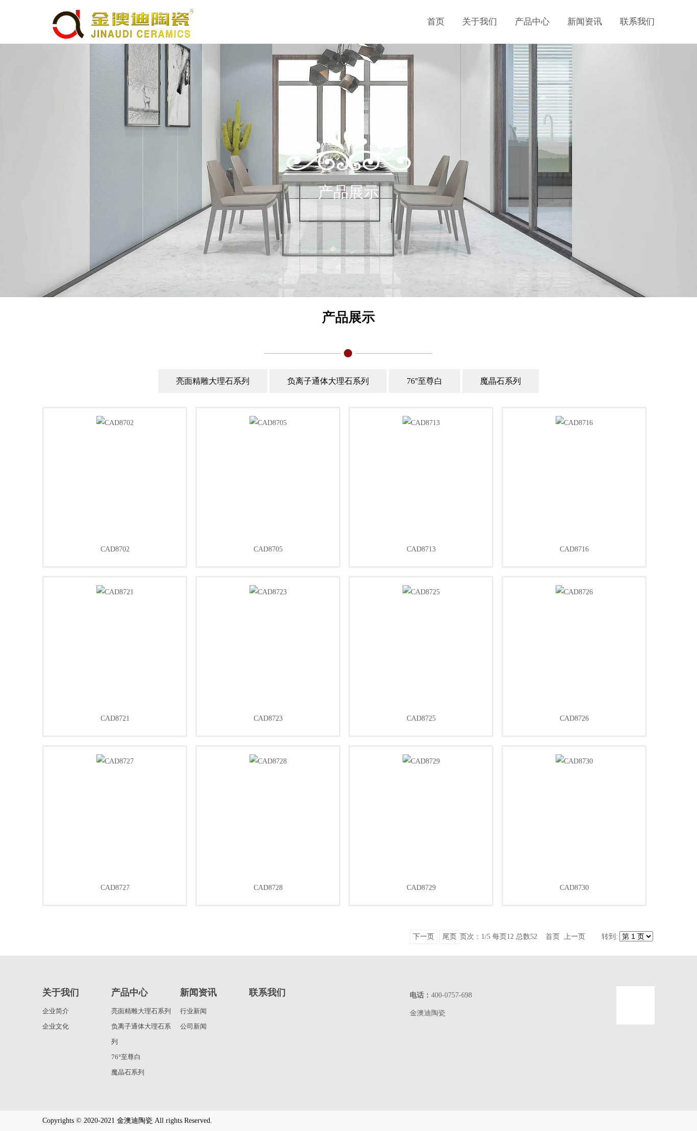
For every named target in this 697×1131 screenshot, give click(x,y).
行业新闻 (193, 1011)
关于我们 (479, 22)
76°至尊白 (424, 381)
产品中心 (532, 22)
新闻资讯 (584, 22)
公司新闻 (193, 1026)
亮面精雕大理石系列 (213, 381)
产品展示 (348, 317)
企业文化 (55, 1026)
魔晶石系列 (500, 381)
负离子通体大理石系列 (328, 381)
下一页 (423, 936)
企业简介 (55, 1011)
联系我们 (637, 22)
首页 (435, 22)
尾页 (449, 936)
